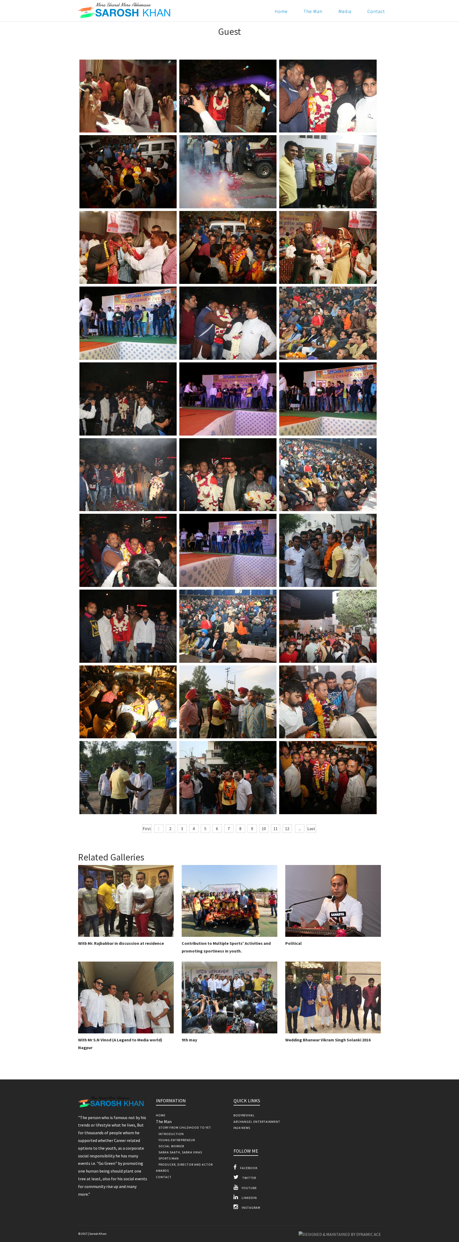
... (300, 828)
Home (281, 11)
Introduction (171, 1134)
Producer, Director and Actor (186, 1164)
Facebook (248, 1168)
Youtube (249, 1188)
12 (287, 828)
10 (264, 828)
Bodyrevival (244, 1115)
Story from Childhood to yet (185, 1127)
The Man (313, 11)
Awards (162, 1171)
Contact (376, 11)
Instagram (250, 1208)
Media (344, 11)
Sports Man (169, 1158)
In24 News (241, 1128)
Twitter (248, 1178)
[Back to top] (443, 1226)
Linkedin (249, 1198)
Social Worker (171, 1146)
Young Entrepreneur (177, 1140)
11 (275, 828)
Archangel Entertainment (256, 1122)
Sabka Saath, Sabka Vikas (180, 1152)
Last (311, 828)
